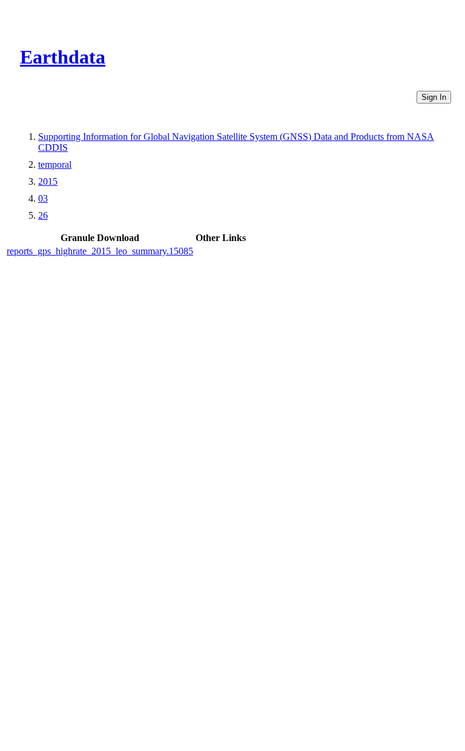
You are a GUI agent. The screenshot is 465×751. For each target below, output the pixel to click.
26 (43, 215)
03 (43, 198)
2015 (48, 181)
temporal (54, 164)
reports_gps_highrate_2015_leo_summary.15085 (100, 251)
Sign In (433, 97)
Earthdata (62, 57)
